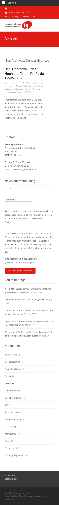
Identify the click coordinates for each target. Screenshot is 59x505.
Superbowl (21, 92)
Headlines (9, 383)
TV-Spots (30, 92)
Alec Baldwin (23, 86)
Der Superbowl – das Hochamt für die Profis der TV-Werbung (25, 73)
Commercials (10, 89)
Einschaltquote (10, 92)
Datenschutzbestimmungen (20, 262)
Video (7, 441)
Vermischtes (10, 433)
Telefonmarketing (13, 419)
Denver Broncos (32, 89)
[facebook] (6, 9)
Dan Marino (20, 89)
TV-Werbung (30, 83)
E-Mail (8, 222)
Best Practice (11, 354)
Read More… (11, 123)
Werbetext (9, 448)
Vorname (9, 188)
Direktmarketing (12, 361)
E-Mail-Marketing (13, 369)
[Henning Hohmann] (16, 24)
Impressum (10, 475)
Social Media (11, 412)
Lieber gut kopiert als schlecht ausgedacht (25, 299)
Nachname (10, 199)
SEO (6, 405)
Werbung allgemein (14, 455)
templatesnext (10, 499)
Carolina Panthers (36, 86)
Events (8, 376)
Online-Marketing (13, 397)
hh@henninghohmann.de (24, 169)
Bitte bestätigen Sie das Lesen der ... (22, 258)
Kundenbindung (12, 390)
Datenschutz (11, 478)
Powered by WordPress (14, 496)
